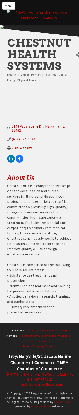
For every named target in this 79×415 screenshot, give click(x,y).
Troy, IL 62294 (39, 374)
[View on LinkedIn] (11, 161)
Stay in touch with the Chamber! (47, 330)
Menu (9, 6)
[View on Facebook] (19, 161)
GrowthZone (62, 402)
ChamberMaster (41, 406)
